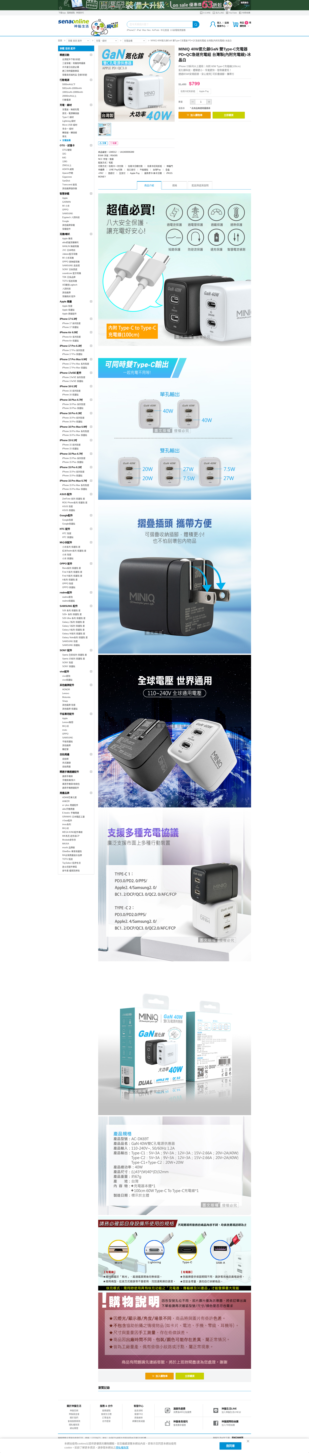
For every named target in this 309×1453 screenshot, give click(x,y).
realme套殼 (67, 597)
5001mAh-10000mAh (72, 88)
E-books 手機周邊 (70, 813)
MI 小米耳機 (68, 258)
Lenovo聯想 (67, 722)
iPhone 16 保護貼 (70, 394)
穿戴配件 (66, 229)
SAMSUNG (67, 213)
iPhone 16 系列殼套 (71, 391)
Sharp (65, 701)
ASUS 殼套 (67, 506)
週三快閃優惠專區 (70, 71)
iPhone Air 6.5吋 (69, 332)
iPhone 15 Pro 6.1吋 (71, 467)
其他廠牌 (66, 292)
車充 (64, 136)
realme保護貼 (68, 601)
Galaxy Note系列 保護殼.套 (75, 637)
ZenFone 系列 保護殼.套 (73, 499)
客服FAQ (138, 1414)
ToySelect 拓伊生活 (71, 863)
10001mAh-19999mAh (72, 92)
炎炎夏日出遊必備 (70, 67)
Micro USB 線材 (69, 125)
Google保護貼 (68, 524)
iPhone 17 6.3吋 (68, 318)
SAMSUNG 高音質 (71, 265)
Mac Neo (146, 30)
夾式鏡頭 (66, 763)
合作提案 (106, 1421)
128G (64, 161)
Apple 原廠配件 (69, 314)
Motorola (66, 697)
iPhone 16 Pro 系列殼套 (73, 418)
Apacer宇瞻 (67, 173)
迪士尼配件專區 (69, 867)
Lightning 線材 (68, 121)
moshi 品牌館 (68, 847)
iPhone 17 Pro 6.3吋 (71, 345)
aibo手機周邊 (68, 809)
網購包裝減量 (138, 1421)
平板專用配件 (67, 714)
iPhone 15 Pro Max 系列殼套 (75, 485)
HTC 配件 (65, 529)
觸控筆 (65, 749)
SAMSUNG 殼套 (70, 641)
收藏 (115, 143)
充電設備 (128, 41)
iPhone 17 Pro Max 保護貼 (74, 367)
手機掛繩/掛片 (68, 780)
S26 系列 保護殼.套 (71, 610)
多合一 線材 (67, 129)
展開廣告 (244, 3)
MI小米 (65, 726)
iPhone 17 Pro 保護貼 (72, 354)
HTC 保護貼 (67, 537)
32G (64, 154)
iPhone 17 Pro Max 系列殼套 (75, 364)
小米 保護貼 (67, 558)
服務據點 (71, 13)
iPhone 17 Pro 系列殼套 (73, 350)
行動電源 (64, 80)
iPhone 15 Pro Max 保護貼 (74, 489)
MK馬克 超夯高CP (71, 836)
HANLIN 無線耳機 (70, 246)
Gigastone (67, 177)
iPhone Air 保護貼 (70, 340)
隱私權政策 (74, 1424)
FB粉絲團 (246, 13)
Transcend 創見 (69, 184)
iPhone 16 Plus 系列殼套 (73, 404)
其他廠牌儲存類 (69, 188)
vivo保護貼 (67, 680)
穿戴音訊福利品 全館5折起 (74, 75)
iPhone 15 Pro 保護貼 (72, 475)
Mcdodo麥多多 (69, 840)
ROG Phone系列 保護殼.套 (74, 502)
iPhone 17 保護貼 (70, 327)
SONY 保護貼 (68, 666)
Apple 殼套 (67, 306)
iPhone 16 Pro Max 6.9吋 (73, 426)
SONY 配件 (66, 650)
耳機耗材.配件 (68, 296)
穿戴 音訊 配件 (75, 41)
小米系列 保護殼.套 (71, 547)
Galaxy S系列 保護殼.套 (73, 626)
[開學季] (154, 5)
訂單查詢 (106, 1417)
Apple (65, 198)
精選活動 (64, 54)
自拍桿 (65, 759)
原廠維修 (138, 1417)
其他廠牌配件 (67, 685)
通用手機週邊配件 (70, 788)
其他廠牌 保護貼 (70, 709)
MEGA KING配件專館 (72, 832)
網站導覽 (74, 1428)
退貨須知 (138, 1410)
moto (64, 730)
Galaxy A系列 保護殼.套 (73, 630)
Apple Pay (204, 91)
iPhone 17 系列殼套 (71, 323)
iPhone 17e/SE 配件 (70, 372)
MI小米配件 (66, 542)
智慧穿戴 (64, 193)
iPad (139, 30)
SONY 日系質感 (69, 269)
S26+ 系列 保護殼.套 (72, 614)
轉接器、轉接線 (69, 132)
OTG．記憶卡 (67, 145)
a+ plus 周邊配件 (70, 805)
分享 (104, 143)
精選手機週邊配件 (69, 771)
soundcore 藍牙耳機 (71, 273)
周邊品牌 (64, 793)
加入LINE (219, 13)
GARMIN (66, 202)
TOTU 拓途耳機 (69, 281)
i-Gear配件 (67, 820)
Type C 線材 (68, 117)
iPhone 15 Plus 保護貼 (72, 462)
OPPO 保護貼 (68, 587)
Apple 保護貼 (68, 310)
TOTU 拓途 (67, 859)
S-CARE (207, 13)
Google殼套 (67, 520)
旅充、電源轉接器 (70, 113)
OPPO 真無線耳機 (71, 261)
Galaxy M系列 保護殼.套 (73, 633)
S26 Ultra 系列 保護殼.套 (73, 618)
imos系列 (66, 824)
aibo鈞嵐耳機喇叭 (70, 242)
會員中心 (221, 26)
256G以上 (66, 165)
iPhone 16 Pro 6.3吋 (71, 413)
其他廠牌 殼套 (68, 705)
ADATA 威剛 (68, 169)
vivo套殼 (66, 676)
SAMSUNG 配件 (69, 606)
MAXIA (65, 843)
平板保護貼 (67, 741)
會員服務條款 (74, 1421)
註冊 (227, 23)
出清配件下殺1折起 (71, 59)
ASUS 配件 (66, 494)
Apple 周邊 (66, 301)
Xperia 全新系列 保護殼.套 (74, 655)
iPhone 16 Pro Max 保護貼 (74, 435)
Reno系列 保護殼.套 (71, 568)
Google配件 (66, 515)
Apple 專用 (67, 238)
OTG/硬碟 (67, 150)
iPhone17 (131, 30)
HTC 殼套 (66, 533)
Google (65, 221)
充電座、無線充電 (70, 109)
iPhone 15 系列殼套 (71, 445)
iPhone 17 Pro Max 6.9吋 (73, 359)
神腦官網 (74, 1410)
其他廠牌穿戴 (68, 225)
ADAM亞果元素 (69, 797)
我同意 (230, 1446)
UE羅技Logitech (69, 285)
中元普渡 (165, 30)
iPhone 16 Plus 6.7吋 (71, 399)
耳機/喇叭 (65, 234)
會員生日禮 (106, 1414)
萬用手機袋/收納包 (71, 784)
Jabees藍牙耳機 (69, 254)
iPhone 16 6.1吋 (68, 386)
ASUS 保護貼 (68, 510)
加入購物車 (196, 115)
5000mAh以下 (68, 84)
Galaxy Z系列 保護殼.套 (73, 622)
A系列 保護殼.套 (70, 579)
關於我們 (74, 1417)
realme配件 (66, 592)
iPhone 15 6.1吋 (68, 440)
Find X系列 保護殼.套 (72, 572)
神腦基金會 (74, 1414)
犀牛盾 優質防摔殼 (71, 870)
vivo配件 (64, 671)
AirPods (155, 30)
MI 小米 (66, 206)
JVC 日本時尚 (68, 250)
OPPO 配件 (66, 563)
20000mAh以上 (69, 96)
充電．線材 (101, 41)
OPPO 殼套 (67, 583)
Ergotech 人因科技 (71, 217)
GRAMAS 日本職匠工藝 (73, 816)
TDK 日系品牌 (68, 277)
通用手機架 (67, 776)
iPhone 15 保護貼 (70, 448)
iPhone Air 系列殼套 (71, 337)
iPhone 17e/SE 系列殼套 (73, 377)
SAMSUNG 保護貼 (71, 645)
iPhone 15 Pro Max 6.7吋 (73, 480)
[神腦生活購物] (88, 25)
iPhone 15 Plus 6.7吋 (71, 453)
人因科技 (66, 288)
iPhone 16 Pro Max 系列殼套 (75, 431)
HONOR (66, 689)
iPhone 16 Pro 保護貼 (72, 421)
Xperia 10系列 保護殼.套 (73, 658)
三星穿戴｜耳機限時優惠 (73, 63)
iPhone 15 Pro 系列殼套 (73, 472)
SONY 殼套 (67, 662)
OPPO (65, 209)
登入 (219, 23)
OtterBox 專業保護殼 (72, 851)
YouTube (233, 13)
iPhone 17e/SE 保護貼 (72, 381)
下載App (62, 13)
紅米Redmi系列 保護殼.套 (74, 551)
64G (64, 157)
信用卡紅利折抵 (188, 91)
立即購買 (229, 115)
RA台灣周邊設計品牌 (72, 855)
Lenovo (65, 693)
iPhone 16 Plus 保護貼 (72, 408)
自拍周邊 (64, 754)
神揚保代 (80, 13)
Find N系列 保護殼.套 (72, 576)
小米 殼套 (66, 554)
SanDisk (66, 181)
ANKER (66, 801)
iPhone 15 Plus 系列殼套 (73, 458)
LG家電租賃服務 (178, 30)
